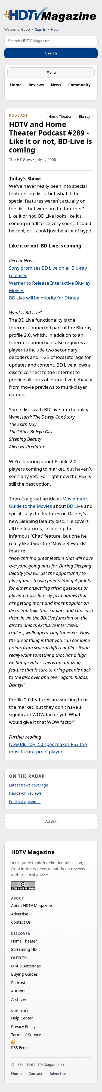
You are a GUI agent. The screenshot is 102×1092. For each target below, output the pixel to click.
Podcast (18, 982)
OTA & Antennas (26, 966)
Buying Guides (24, 974)
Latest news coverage (28, 785)
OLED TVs (19, 957)
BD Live (75, 506)
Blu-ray (84, 116)
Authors (18, 990)
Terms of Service (26, 1034)
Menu (51, 72)
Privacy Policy (23, 1026)
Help (54, 29)
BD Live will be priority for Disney (44, 298)
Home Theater (60, 116)
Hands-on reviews (25, 793)
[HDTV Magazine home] (50, 14)
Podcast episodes (25, 801)
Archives (19, 999)
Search (51, 53)
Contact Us (21, 922)
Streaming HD (24, 949)
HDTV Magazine (33, 852)
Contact (36, 1073)
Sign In (40, 29)
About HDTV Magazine (31, 905)
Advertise (19, 914)
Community (79, 84)
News (56, 84)
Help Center (22, 1018)
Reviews (36, 84)
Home (15, 84)
